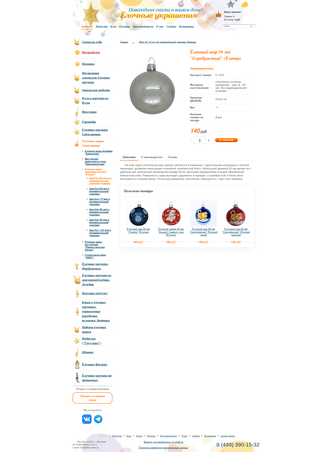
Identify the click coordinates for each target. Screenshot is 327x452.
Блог (113, 27)
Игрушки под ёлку (95, 293)
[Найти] (251, 26)
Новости (102, 27)
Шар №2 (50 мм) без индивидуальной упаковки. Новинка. (167, 42)
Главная (124, 42)
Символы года (92, 42)
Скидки (171, 27)
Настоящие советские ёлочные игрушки (96, 77)
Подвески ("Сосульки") (91, 340)
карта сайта (228, 435)
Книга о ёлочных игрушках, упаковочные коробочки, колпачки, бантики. (96, 311)
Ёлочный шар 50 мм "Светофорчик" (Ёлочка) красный (236, 232)
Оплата (124, 27)
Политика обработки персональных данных (163, 447)
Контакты (186, 27)
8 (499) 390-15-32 (238, 445)
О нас (160, 27)
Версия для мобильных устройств (163, 441)
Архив (139, 435)
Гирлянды (89, 122)
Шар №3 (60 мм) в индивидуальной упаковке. (99, 191)
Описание (129, 157)
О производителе (152, 157)
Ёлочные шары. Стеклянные (93, 143)
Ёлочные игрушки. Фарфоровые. (95, 266)
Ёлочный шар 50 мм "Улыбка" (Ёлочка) (138, 231)
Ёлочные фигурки (94, 364)
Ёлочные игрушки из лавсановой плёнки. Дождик (96, 280)
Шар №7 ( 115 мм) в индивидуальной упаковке (100, 233)
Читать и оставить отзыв (92, 398)
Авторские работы (96, 90)
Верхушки (89, 112)
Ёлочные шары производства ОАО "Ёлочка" (95, 172)
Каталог (87, 27)
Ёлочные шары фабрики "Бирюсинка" (98, 152)
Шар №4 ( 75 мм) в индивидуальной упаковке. (99, 202)
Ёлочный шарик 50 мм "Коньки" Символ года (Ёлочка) (171, 232)
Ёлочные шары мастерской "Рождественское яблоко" (95, 246)
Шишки (87, 352)
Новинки (88, 64)
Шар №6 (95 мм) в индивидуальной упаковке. (99, 223)
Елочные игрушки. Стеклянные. (95, 132)
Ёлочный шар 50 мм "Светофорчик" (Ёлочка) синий (203, 232)
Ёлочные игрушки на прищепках (97, 377)
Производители (142, 27)
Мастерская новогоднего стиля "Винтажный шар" (95, 162)
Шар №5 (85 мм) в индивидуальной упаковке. (99, 212)
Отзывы (172, 157)
